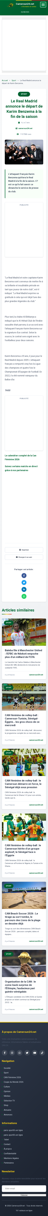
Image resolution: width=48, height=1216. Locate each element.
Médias (7, 1096)
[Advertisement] (24, 45)
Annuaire (7, 1110)
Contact (7, 1144)
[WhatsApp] (19, 1053)
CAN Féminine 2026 (12, 1077)
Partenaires (9, 1163)
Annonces (8, 1114)
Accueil (5, 80)
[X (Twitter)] (27, 1053)
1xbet (6, 1139)
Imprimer (25, 550)
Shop (6, 1105)
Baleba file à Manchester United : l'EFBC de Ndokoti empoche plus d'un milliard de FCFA (23, 654)
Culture (7, 1087)
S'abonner (24, 1195)
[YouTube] (34, 1053)
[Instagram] (12, 1053)
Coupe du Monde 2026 (13, 1082)
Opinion (7, 1091)
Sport (14, 80)
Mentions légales (11, 1158)
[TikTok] (42, 1053)
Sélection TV (9, 1101)
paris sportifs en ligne (13, 1130)
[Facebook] (4, 1053)
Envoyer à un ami (25, 557)
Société (7, 1068)
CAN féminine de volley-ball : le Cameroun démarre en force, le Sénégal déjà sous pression (23, 784)
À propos (8, 1149)
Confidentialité (10, 1153)
